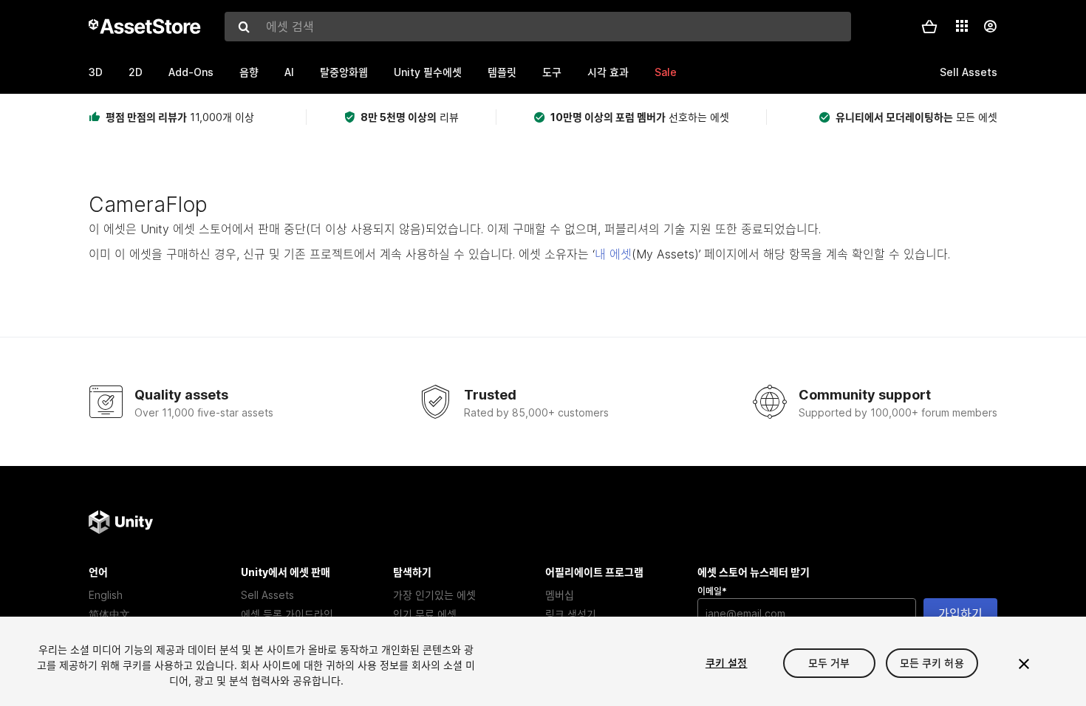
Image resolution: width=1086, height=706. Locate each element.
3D (96, 72)
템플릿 (502, 72)
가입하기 (960, 613)
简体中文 (109, 614)
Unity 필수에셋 (428, 72)
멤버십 (559, 595)
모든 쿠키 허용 (932, 663)
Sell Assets (267, 595)
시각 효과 (608, 72)
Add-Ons (191, 72)
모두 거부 (829, 663)
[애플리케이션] (962, 26)
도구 (551, 72)
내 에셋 (613, 254)
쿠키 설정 (727, 663)
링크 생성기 (570, 614)
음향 (249, 72)
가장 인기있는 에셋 (434, 595)
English (106, 595)
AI (289, 72)
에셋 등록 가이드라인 (287, 614)
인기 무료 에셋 (425, 614)
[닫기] (1024, 664)
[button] (929, 26)
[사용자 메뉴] (990, 26)
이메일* (712, 591)
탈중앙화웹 (344, 72)
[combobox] (538, 26)
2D (136, 72)
